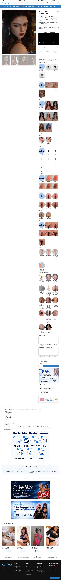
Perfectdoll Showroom (6, 569)
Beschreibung (8, 406)
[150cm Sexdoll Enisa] (8, 536)
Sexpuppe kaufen (17, 566)
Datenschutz (29, 577)
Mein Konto (47, 3)
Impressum (24, 577)
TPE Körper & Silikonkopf (13, 478)
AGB (32, 577)
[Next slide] (35, 32)
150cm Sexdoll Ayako (49, 547)
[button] (58, 3)
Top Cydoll (18, 478)
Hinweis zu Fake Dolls (41, 566)
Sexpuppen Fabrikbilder (18, 570)
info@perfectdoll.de (5, 0)
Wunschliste (53, 3)
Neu (51, 478)
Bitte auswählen (8, 553)
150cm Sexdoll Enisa (5, 547)
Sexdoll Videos (28, 574)
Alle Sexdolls (23, 478)
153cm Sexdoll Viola (34, 547)
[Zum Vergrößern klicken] (19, 32)
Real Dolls (15, 567)
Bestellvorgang (40, 570)
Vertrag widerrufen (29, 571)
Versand (27, 572)
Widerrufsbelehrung (29, 570)
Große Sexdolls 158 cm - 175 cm (30, 478)
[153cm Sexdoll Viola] (37, 536)
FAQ (26, 566)
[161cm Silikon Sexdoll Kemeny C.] (58, 11)
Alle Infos (3, 406)
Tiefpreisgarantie (7, 429)
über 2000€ (48, 478)
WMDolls (8, 550)
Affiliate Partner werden (41, 571)
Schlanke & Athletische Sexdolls (41, 478)
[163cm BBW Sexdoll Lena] (57, 11)
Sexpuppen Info (40, 567)
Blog (26, 567)
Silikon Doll (53, 478)
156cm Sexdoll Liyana (20, 547)
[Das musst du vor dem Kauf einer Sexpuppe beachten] (30, 490)
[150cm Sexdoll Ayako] (52, 536)
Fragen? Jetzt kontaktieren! (55, 577)
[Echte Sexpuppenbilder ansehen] (30, 510)
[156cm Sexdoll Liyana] (23, 536)
